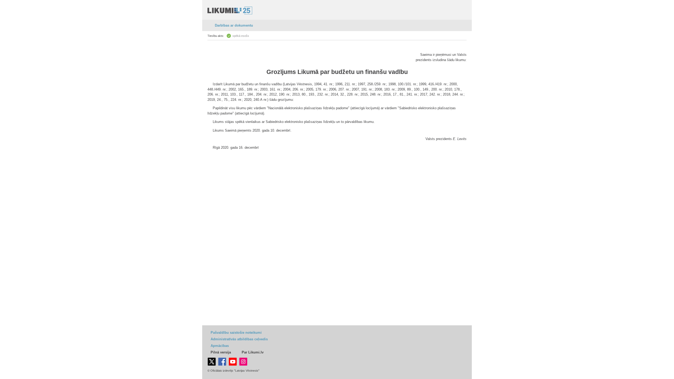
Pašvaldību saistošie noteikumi (236, 333)
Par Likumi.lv (253, 352)
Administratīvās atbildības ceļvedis (239, 339)
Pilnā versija (221, 352)
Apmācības (220, 346)
